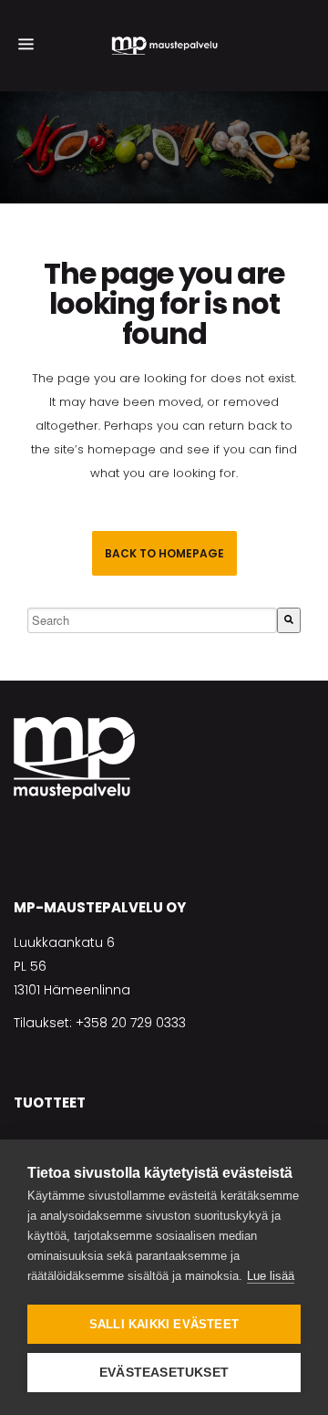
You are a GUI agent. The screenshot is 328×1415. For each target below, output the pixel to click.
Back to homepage (164, 553)
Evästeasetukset (164, 1372)
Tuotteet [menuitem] (50, 1102)
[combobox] (152, 620)
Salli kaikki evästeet (164, 1324)
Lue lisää (270, 1276)
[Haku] (289, 620)
